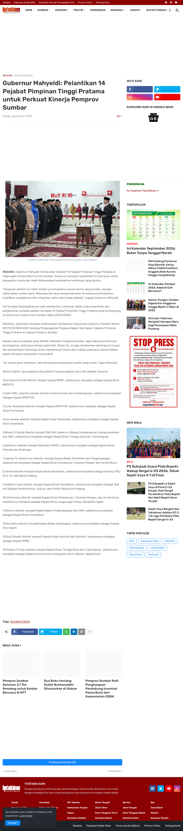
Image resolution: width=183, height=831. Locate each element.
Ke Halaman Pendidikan (142, 190)
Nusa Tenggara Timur (106, 813)
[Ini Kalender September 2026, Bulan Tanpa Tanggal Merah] (153, 225)
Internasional (136, 547)
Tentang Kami (102, 2)
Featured (153, 554)
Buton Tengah (102, 802)
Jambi (14, 802)
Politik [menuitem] (78, 10)
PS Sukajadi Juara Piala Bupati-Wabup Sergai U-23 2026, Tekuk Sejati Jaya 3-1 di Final (153, 470)
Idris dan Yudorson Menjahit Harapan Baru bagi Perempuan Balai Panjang (163, 323)
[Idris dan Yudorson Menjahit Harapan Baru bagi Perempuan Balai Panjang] (136, 323)
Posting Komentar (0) (62, 762)
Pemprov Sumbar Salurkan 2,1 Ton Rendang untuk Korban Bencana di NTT (20, 686)
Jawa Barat (157, 807)
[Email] (81, 632)
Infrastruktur (157, 547)
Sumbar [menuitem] (42, 10)
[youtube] (176, 2)
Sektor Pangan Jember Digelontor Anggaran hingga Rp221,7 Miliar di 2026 (163, 305)
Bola (131, 541)
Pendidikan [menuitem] (97, 10)
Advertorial (135, 554)
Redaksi (7, 2)
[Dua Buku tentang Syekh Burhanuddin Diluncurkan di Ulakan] (62, 664)
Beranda (7, 75)
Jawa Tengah (130, 807)
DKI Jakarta (73, 802)
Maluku (154, 813)
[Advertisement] (91, 45)
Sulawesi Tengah (160, 818)
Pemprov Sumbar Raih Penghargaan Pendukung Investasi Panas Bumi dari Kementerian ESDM (101, 688)
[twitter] (171, 2)
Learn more (26, 815)
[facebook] (166, 2)
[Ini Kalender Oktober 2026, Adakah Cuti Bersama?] (136, 288)
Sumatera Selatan (76, 818)
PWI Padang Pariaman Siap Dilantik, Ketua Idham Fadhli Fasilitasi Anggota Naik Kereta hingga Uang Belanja (162, 268)
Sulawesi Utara (131, 818)
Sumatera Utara (150, 541)
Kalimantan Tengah (77, 807)
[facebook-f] (140, 89)
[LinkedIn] (74, 632)
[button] (170, 10)
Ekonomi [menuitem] (60, 10)
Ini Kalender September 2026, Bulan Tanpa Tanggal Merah (151, 250)
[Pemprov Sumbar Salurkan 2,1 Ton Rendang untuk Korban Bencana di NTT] (21, 664)
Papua (70, 813)
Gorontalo (44, 802)
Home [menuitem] (28, 10)
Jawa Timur (101, 807)
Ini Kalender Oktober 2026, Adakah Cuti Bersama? (161, 287)
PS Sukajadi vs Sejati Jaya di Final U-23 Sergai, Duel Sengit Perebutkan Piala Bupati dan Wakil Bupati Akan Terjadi (164, 492)
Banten (126, 802)
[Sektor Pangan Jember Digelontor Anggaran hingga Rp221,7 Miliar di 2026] (136, 304)
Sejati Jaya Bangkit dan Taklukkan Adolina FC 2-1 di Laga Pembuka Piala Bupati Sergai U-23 (164, 514)
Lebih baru (10, 771)
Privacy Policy (85, 2)
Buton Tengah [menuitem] (156, 10)
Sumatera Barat (23, 75)
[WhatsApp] (66, 632)
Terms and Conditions (127, 825)
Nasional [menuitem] (116, 10)
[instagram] (140, 97)
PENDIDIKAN (135, 184)
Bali (152, 802)
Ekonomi (170, 541)
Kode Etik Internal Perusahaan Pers (57, 2)
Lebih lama (114, 771)
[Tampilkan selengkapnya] (89, 632)
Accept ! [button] (13, 822)
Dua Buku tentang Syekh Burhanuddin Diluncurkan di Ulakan (60, 684)
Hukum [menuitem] (134, 10)
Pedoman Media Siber (25, 2)
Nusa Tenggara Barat (134, 813)
